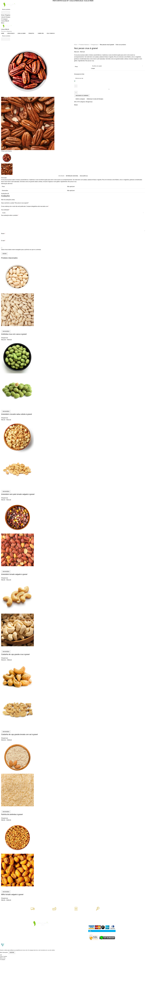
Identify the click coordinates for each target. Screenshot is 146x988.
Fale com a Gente (63, 931)
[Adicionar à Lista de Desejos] (11, 328)
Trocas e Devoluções (64, 926)
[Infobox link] (40, 912)
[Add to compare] (3, 328)
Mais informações (4, 952)
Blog (60, 934)
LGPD (60, 929)
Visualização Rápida (7, 328)
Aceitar (12, 952)
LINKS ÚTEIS (62, 921)
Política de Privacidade (64, 923)
